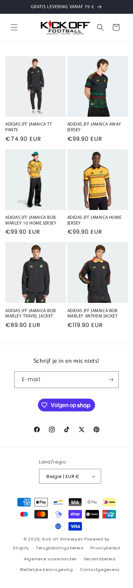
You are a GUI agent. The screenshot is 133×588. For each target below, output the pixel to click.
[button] (14, 27)
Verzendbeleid (100, 559)
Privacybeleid (105, 548)
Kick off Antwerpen (62, 539)
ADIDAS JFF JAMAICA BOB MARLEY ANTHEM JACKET (92, 312)
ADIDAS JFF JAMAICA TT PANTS (28, 126)
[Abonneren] (110, 379)
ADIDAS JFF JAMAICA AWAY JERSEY (94, 126)
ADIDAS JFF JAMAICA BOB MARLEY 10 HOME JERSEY (31, 219)
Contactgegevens (100, 569)
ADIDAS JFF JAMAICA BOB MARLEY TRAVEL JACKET (30, 312)
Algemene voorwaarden (50, 559)
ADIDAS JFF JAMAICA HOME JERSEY (94, 219)
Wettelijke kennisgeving (46, 569)
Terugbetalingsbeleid (60, 548)
